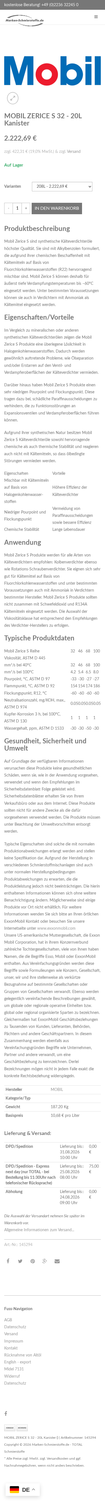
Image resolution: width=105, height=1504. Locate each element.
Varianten (12, 187)
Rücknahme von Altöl (22, 1355)
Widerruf (12, 1376)
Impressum (13, 1341)
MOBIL (57, 1090)
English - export (17, 1362)
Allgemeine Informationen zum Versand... (39, 1230)
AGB (8, 1320)
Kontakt (11, 1348)
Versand (74, 152)
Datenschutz (15, 1327)
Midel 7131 (14, 1369)
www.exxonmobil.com (56, 929)
